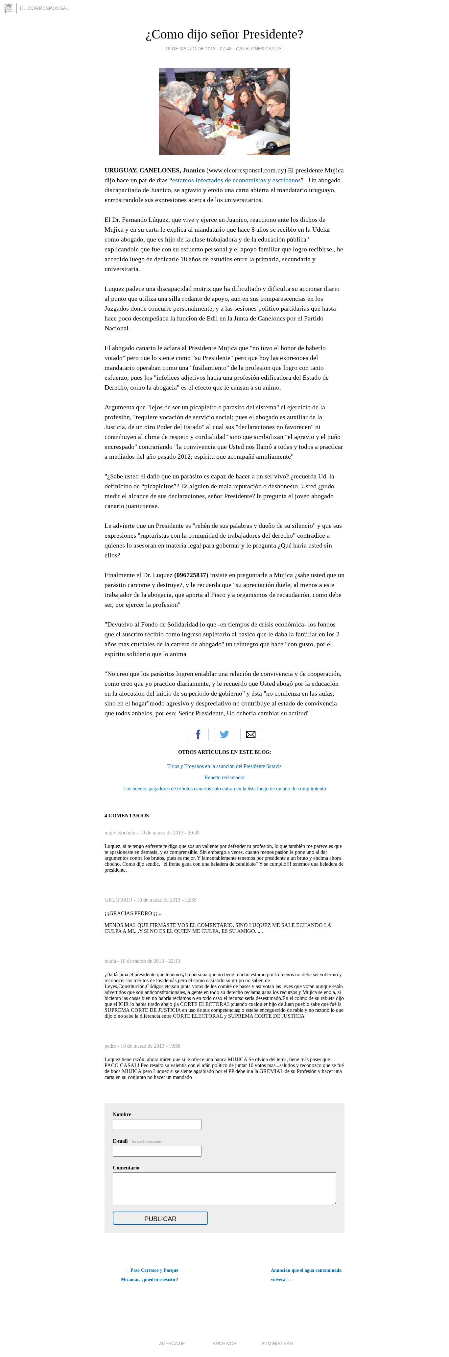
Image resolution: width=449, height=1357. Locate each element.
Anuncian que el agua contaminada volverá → (306, 1275)
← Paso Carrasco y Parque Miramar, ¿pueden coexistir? (149, 1275)
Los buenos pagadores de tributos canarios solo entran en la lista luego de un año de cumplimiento (224, 788)
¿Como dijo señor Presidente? (224, 34)
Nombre (122, 1114)
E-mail (137, 1141)
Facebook (198, 734)
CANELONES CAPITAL (260, 48)
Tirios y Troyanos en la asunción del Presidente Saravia (224, 766)
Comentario (126, 1167)
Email (250, 734)
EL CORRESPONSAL (44, 8)
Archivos (224, 1343)
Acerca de (172, 1343)
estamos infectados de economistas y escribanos (236, 180)
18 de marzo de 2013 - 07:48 (198, 48)
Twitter (224, 734)
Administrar (277, 1343)
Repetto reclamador (224, 777)
